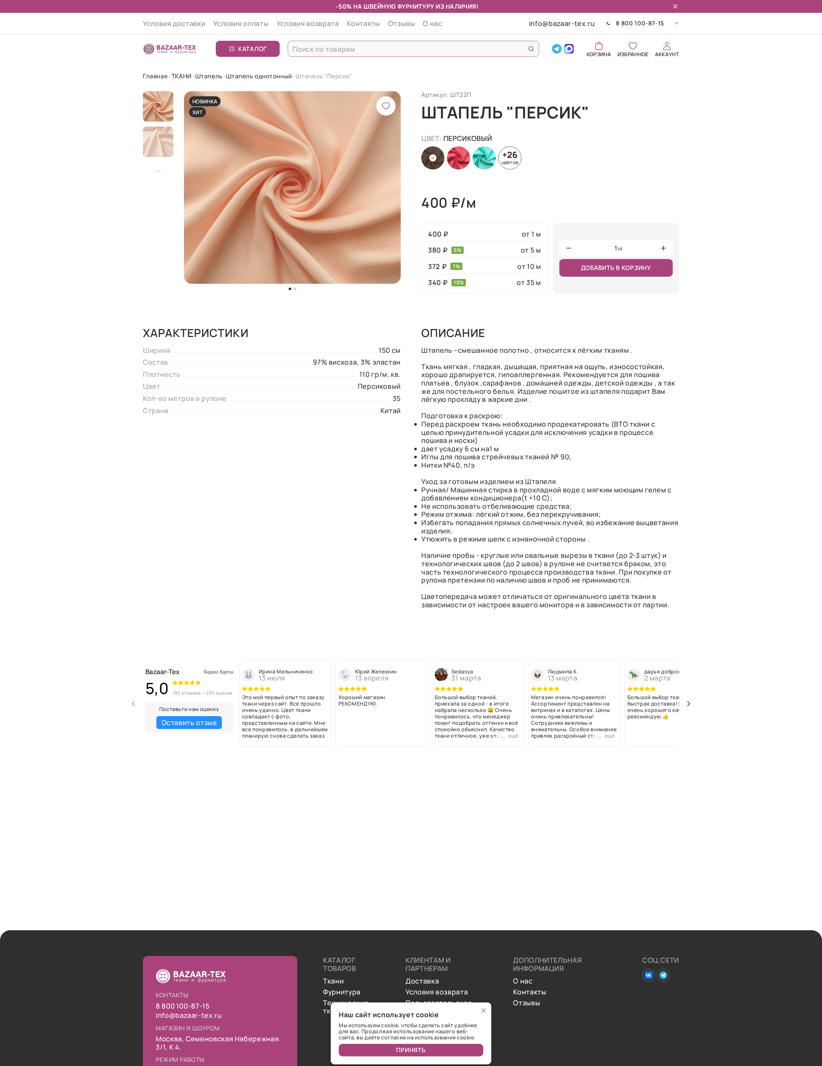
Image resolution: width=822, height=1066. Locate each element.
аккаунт (667, 54)
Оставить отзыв (189, 722)
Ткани (333, 981)
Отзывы (401, 23)
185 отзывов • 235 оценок (202, 693)
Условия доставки (174, 23)
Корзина (599, 54)
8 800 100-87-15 (640, 23)
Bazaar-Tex (162, 671)
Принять (410, 1050)
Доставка (422, 981)
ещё (513, 735)
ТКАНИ (181, 76)
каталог (252, 48)
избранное (633, 54)
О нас (432, 23)
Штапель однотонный (259, 76)
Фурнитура (342, 992)
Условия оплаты (240, 23)
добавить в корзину (616, 268)
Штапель (209, 76)
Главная (155, 76)
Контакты (363, 23)
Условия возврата (307, 23)
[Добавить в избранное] (386, 106)
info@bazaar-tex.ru (562, 23)
